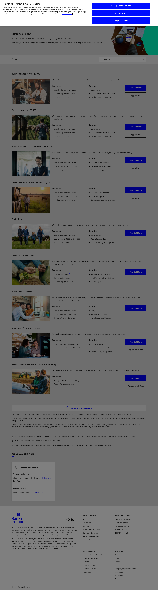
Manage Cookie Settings (121, 6)
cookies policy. (67, 14)
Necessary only (120, 13)
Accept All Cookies (121, 20)
